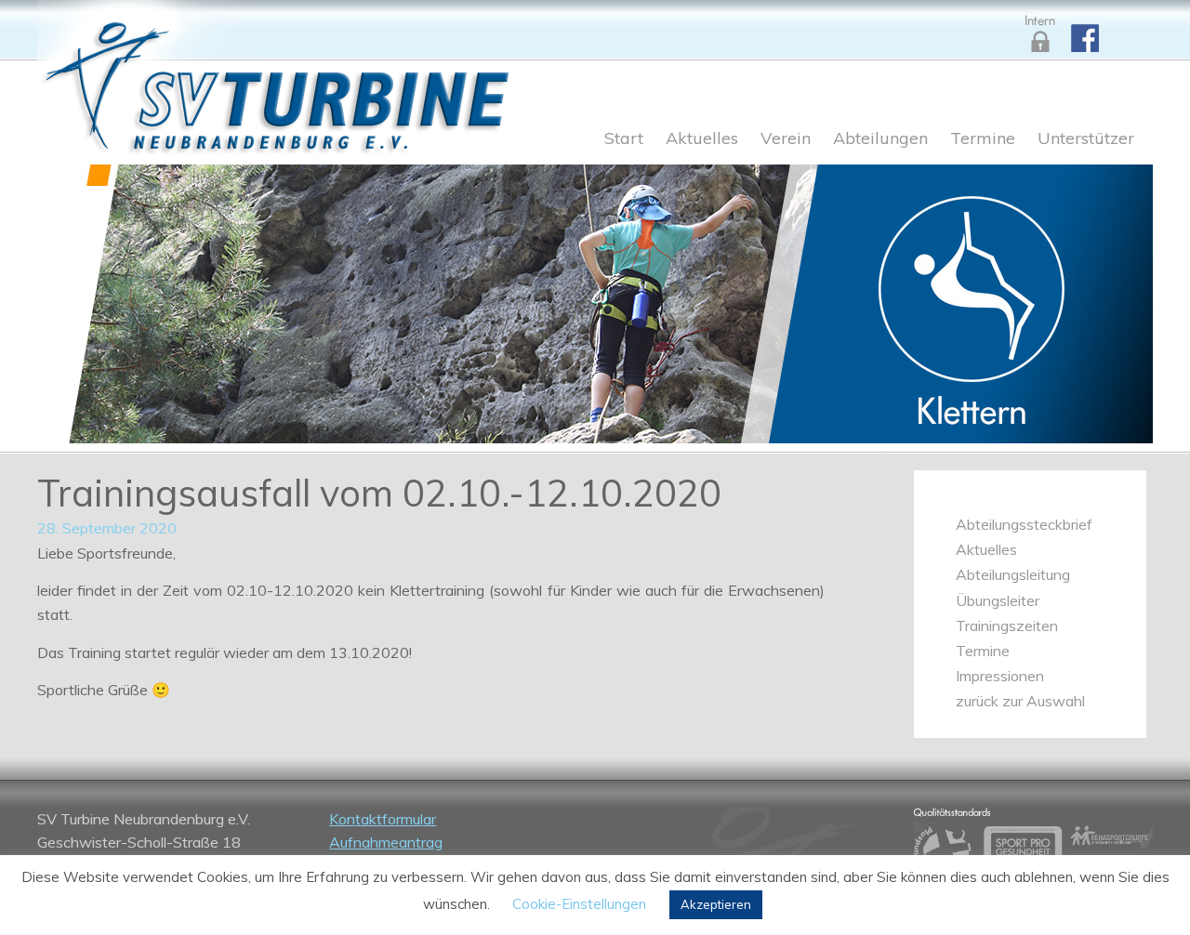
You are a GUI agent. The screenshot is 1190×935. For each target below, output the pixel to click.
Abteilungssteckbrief (1024, 524)
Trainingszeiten (1007, 625)
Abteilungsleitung (1013, 574)
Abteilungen (880, 139)
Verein (785, 139)
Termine (982, 139)
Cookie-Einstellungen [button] (579, 904)
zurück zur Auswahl (1020, 700)
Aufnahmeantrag (386, 842)
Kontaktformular (382, 819)
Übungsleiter (997, 600)
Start (623, 139)
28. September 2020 (107, 528)
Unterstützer (1086, 139)
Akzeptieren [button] (716, 904)
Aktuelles (702, 139)
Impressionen (1000, 675)
